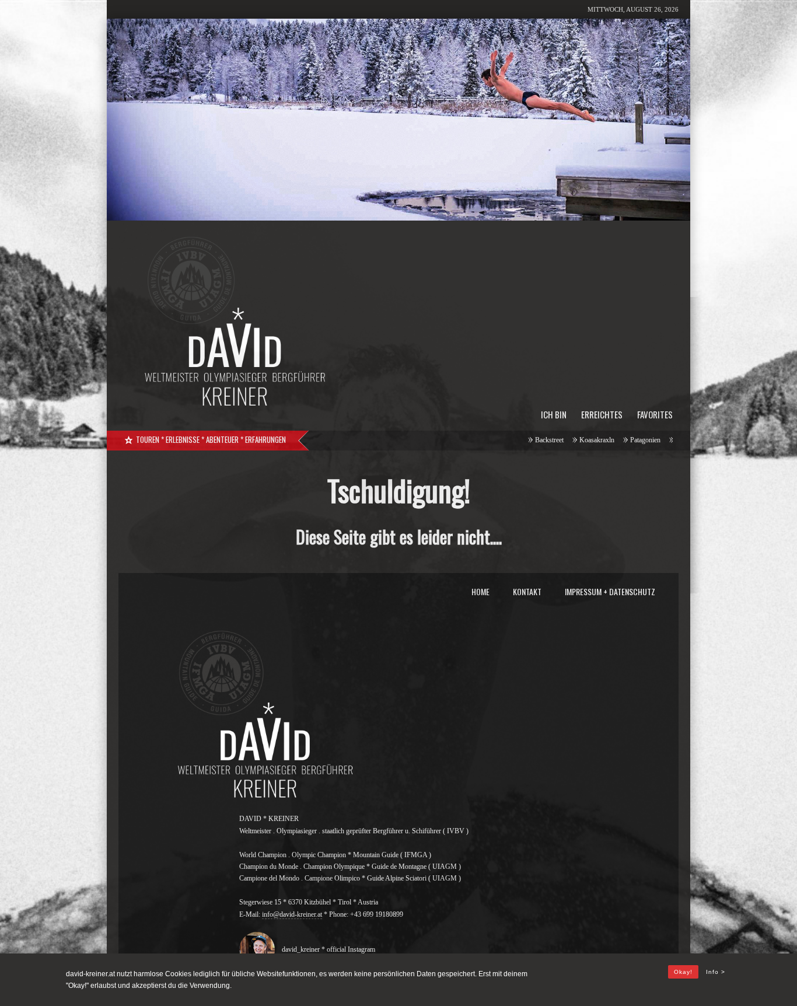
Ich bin (554, 414)
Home (480, 591)
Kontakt (527, 591)
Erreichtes (602, 414)
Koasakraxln (542, 440)
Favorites (655, 414)
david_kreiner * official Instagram (326, 949)
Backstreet (494, 440)
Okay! (683, 972)
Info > (715, 972)
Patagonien (590, 440)
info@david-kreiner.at (292, 914)
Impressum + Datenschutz (610, 591)
